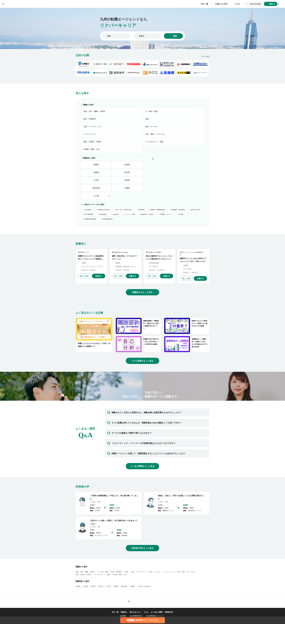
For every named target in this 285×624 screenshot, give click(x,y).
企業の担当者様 (255, 4)
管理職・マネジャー (166, 214)
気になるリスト (135, 612)
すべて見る (205, 56)
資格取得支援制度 (90, 219)
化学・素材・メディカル (185, 572)
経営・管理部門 (116, 572)
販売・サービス (154, 572)
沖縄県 (127, 188)
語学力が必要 (195, 210)
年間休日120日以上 (104, 210)
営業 (126, 572)
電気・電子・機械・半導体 (85, 572)
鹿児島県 (96, 188)
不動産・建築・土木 (120, 574)
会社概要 (123, 616)
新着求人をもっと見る (142, 292)
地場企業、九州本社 (147, 214)
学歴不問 (141, 210)
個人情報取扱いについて (155, 616)
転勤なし (182, 214)
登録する (272, 4)
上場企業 (116, 214)
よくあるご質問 (157, 612)
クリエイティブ (168, 572)
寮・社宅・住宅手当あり (124, 210)
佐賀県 (127, 165)
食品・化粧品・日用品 (83, 574)
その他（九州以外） (145, 586)
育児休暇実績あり (108, 219)
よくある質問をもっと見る (142, 466)
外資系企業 (103, 214)
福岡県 (96, 165)
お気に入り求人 (221, 4)
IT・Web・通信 (102, 572)
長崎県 (96, 172)
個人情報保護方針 (136, 616)
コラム (237, 4)
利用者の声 (169, 612)
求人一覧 (204, 4)
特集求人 (124, 612)
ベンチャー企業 (130, 214)
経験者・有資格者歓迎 (158, 210)
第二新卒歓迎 (89, 214)
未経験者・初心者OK (178, 210)
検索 (175, 36)
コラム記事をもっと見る (142, 361)
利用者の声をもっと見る (142, 548)
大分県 (96, 180)
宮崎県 (127, 180)
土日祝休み (88, 210)
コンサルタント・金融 (102, 574)
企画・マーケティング (139, 572)
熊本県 (127, 172)
